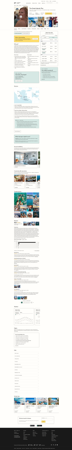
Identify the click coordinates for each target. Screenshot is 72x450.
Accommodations (24, 28)
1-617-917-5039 (21, 76)
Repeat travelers (44, 433)
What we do (34, 432)
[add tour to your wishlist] (53, 13)
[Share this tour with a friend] (55, 13)
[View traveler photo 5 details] (36, 202)
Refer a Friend (53, 439)
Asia (24, 433)
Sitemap (15, 448)
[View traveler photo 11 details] (23, 214)
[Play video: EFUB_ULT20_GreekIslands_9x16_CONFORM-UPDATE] (21, 17)
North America (25, 439)
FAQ (47, 28)
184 (31, 302)
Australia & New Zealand (26, 434)
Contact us (47, 1)
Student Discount (54, 440)
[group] (25, 159)
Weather (42, 28)
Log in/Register (54, 1)
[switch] (23, 398)
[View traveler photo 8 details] (30, 208)
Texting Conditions (34, 448)
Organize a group (43, 1)
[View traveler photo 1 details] (20, 198)
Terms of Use (23, 448)
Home (15, 5)
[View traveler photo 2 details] (30, 195)
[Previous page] (20, 302)
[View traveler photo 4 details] (30, 202)
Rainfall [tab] (21, 312)
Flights (45, 28)
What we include (35, 433)
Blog (52, 433)
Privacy (31, 448)
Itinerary (19, 28)
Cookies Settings (39, 448)
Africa (24, 432)
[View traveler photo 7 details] (23, 208)
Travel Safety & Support (55, 435)
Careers (34, 434)
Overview (15, 28)
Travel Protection (28, 448)
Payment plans (44, 432)
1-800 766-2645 (16, 433)
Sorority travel (44, 434)
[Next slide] (39, 160)
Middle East (25, 438)
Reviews (38, 28)
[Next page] (33, 302)
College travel (44, 435)
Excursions (29, 28)
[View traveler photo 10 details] (17, 214)
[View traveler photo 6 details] (17, 208)
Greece (20, 5)
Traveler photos (34, 28)
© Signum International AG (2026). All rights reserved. (48, 448)
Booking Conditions (19, 448)
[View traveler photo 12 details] (30, 214)
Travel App (34, 435)
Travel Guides (53, 434)
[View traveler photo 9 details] (36, 208)
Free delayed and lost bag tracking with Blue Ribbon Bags (23, 340)
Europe (17, 5)
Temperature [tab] (17, 312)
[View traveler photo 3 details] (36, 195)
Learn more (16, 345)
